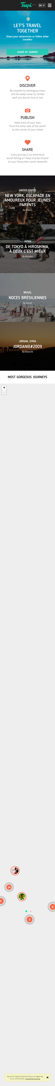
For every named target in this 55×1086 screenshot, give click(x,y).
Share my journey (27, 52)
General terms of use (33, 1078)
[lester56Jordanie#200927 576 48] (22, 896)
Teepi (27, 5)
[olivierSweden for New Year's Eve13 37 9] (15, 871)
